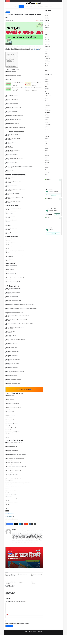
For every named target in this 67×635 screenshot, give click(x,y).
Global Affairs (47, 103)
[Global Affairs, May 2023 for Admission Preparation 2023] (11, 588)
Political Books (47, 122)
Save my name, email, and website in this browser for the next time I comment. (17, 623)
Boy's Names (47, 88)
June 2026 (46, 13)
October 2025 (47, 25)
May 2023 (46, 68)
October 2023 (47, 60)
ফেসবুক (34, 49)
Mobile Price (47, 114)
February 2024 (47, 56)
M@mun (14, 529)
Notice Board (47, 117)
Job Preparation (47, 112)
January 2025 (47, 39)
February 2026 (47, 20)
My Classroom (40, 631)
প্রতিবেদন (46, 153)
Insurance (46, 6)
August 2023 (47, 63)
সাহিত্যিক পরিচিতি (47, 172)
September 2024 (47, 46)
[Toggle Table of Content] (16, 53)
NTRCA (46, 119)
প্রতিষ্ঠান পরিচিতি (47, 155)
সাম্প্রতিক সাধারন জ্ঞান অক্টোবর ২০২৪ (11, 62)
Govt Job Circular (47, 105)
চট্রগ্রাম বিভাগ (46, 145)
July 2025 (46, 29)
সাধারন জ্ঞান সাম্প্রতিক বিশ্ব (10, 59)
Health (35, 6)
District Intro (47, 96)
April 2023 (46, 70)
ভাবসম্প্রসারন (46, 167)
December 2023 (47, 58)
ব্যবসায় (46, 165)
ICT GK (46, 107)
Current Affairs (47, 93)
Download (50, 6)
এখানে (30, 389)
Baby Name (46, 81)
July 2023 (46, 65)
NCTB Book (47, 115)
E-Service (26, 6)
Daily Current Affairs (48, 95)
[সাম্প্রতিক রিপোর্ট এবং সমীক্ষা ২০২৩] (24, 577)
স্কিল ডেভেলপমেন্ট (56, 191)
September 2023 (47, 61)
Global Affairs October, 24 (9, 513)
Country (46, 91)
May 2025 (46, 32)
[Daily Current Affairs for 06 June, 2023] (37, 577)
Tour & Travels (40, 6)
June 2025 (46, 30)
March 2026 (47, 18)
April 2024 (46, 53)
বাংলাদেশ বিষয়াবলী (47, 160)
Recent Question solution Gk (11, 66)
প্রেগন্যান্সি (46, 157)
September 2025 (47, 27)
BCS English (47, 84)
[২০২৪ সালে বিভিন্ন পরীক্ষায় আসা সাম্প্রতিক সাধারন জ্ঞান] (8, 84)
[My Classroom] (33, 3)
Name (6, 614)
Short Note (46, 126)
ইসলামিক (46, 143)
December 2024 (47, 41)
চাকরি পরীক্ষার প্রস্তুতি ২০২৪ (10, 61)
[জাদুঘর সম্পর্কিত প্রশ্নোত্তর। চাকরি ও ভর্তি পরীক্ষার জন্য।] (28, 89)
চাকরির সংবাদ (46, 146)
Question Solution (47, 124)
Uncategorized (47, 136)
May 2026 (46, 15)
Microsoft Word (49, 189)
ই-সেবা (46, 141)
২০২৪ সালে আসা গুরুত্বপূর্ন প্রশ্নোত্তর (11, 55)
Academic (15, 6)
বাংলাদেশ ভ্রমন (47, 162)
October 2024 (47, 44)
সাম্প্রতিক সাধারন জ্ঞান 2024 (10, 54)
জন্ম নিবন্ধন (46, 148)
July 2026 (46, 11)
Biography (46, 86)
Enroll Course (53, 195)
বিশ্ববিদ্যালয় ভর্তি (47, 164)
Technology (47, 129)
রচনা (45, 169)
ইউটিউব (38, 49)
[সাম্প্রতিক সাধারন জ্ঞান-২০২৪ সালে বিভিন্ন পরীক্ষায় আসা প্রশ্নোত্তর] (8, 89)
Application (47, 79)
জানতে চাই (46, 150)
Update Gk (21, 6)
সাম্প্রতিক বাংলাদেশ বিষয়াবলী (10, 58)
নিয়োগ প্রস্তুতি (55, 210)
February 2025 (47, 37)
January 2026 (47, 22)
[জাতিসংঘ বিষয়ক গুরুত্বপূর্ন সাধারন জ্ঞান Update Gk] (28, 84)
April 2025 (46, 34)
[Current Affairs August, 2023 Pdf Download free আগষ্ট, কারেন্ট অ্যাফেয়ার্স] (11, 577)
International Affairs (48, 110)
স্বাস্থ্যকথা (46, 174)
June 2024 (46, 49)
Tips (45, 131)
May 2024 (46, 51)
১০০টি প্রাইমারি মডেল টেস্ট (51, 208)
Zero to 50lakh (49, 227)
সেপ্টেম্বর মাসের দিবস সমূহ (8, 516)
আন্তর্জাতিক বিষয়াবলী (9, 60)
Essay (46, 100)
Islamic (31, 6)
